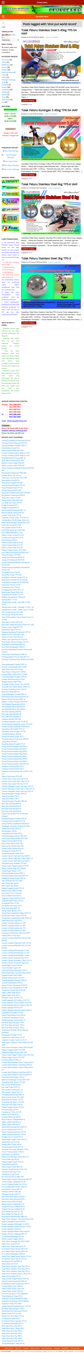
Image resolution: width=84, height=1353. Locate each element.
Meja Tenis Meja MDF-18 (11, 908)
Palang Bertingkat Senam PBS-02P (14, 1052)
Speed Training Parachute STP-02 (14, 1132)
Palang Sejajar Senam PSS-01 (13, 1162)
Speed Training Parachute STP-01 (14, 1134)
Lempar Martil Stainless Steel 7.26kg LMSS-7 (18, 1062)
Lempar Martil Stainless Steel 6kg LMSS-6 (17, 1065)
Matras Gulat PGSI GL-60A (11, 1313)
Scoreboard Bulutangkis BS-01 (13, 1323)
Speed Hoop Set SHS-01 (10, 1142)
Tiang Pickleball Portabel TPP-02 (13, 485)
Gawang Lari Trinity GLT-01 (11, 851)
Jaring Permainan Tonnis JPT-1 (13, 736)
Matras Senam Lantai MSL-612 (13, 535)
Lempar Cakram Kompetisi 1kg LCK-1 (15, 963)
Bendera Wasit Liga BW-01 (11, 1117)
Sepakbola (5, 90)
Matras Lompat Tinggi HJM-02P (13, 463)
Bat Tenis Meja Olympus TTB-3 (13, 1309)
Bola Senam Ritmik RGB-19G (12, 592)
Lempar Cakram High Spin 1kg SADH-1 (16, 861)
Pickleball (5, 85)
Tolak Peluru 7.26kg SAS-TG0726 (14, 672)
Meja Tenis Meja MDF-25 (11, 692)
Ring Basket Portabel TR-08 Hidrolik (14, 580)
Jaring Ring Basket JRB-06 (11, 734)
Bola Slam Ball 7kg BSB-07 (11, 716)
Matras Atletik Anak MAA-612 (12, 500)
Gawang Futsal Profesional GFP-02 (14, 443)
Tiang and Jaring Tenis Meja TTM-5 (14, 970)
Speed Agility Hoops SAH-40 (12, 965)
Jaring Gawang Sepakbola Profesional (15, 726)
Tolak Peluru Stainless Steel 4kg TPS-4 (16, 1269)
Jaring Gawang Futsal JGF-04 (12, 1341)
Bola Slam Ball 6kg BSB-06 (11, 804)
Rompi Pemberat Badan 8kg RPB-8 (14, 759)
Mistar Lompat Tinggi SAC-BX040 (14, 868)
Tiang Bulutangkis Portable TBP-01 (14, 445)
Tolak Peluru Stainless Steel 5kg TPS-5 (16, 1271)
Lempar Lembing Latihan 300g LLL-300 (15, 453)
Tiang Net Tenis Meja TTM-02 (12, 1105)
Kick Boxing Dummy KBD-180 (12, 1177)
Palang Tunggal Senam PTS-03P (13, 1050)
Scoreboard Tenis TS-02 (10, 903)
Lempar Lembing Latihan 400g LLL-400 (15, 455)
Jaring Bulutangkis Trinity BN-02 (13, 1343)
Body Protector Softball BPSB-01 (13, 1119)
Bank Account (34, 1348)
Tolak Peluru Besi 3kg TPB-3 (12, 1338)
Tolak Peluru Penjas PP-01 (11, 1276)
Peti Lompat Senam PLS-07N (12, 615)
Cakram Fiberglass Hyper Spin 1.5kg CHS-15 (18, 789)
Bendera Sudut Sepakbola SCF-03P (14, 988)
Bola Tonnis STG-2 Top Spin (12, 893)
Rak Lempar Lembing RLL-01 (12, 1090)
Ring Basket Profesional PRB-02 (13, 495)
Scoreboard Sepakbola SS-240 (13, 1017)
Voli (3, 102)
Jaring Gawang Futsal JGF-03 (12, 1147)
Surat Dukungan (46, 1348)
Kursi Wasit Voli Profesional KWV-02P (15, 552)
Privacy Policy (75, 1348)
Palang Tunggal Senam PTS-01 (13, 1107)
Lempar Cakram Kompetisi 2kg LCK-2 (15, 958)
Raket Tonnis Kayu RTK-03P (12, 776)
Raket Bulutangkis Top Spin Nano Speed (16, 973)
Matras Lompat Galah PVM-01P (13, 465)
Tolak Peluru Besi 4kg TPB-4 (12, 1336)
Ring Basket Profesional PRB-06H (14, 473)
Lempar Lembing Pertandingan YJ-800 (15, 955)
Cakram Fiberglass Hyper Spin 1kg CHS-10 (17, 791)
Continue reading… (29, 100)
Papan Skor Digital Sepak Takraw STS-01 (16, 1256)
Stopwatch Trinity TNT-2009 (11, 1304)
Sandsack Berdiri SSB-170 (11, 1194)
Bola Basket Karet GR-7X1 (11, 630)
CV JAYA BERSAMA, (5, 1351)
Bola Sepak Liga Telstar (10, 886)
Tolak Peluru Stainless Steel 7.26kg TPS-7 (17, 1274)
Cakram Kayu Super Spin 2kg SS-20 (15, 779)
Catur (4, 75)
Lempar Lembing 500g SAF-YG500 (14, 667)
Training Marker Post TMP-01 (12, 1286)
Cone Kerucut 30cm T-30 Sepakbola (15, 1294)
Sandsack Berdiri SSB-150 (11, 1192)
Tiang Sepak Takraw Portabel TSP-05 (15, 642)
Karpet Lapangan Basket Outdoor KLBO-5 (17, 1010)
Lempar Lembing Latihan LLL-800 (13, 930)
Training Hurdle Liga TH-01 (11, 1172)
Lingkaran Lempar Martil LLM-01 (13, 898)
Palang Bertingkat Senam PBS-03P (14, 836)
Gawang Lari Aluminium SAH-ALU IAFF (16, 933)
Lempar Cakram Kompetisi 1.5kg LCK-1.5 (17, 960)
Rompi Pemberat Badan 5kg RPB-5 (14, 751)
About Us (18, 1348)
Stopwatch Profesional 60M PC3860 (14, 1299)
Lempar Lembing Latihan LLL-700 (13, 928)
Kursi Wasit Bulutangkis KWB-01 (13, 647)
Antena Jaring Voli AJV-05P (11, 490)
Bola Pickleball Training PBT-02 (13, 513)
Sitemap (57, 1348)
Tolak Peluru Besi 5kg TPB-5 (12, 1333)
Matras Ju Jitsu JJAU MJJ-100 (13, 634)
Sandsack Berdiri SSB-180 (11, 719)
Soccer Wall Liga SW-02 (10, 1159)
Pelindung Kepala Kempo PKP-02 (14, 878)
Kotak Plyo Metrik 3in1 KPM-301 (13, 530)
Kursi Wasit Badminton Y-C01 (12, 532)
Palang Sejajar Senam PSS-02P (13, 1057)
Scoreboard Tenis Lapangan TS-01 (14, 1321)
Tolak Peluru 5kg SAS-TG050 (12, 669)
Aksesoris (5, 60)
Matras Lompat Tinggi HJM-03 (12, 1239)
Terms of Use (8, 1348)
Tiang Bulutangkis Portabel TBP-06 (14, 819)
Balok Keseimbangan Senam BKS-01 (15, 1157)
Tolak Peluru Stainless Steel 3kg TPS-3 (46, 258)
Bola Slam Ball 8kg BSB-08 (11, 714)
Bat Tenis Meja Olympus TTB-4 (13, 1025)
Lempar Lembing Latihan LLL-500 (13, 923)
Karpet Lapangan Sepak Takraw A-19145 (16, 1226)
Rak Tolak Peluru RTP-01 (11, 1087)
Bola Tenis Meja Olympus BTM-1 (13, 1199)
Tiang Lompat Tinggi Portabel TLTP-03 (15, 866)
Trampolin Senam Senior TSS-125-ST (15, 518)
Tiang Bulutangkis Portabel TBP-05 (14, 980)
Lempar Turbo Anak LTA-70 (11, 515)
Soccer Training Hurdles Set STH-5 (14, 1184)
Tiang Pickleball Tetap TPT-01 (12, 488)
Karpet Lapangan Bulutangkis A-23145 (15, 1224)
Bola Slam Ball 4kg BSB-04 (11, 809)
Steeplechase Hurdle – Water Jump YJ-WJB (17, 610)
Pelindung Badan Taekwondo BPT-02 (15, 876)
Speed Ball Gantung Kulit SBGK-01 (14, 1127)
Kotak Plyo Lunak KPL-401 (11, 525)
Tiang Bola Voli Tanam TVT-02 (12, 1100)
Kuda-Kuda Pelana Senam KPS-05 (14, 915)
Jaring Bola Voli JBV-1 (9, 741)
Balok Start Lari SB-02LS (10, 1154)
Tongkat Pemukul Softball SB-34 (13, 1206)
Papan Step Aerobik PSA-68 (12, 841)
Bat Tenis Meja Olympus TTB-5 (13, 1022)
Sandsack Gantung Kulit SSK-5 (13, 766)
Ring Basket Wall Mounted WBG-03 (14, 1216)
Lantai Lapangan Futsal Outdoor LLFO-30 (16, 1003)
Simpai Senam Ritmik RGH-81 (13, 848)
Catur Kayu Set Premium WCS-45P (14, 478)
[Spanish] (3, 37)
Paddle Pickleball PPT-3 (10, 508)
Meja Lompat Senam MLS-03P (13, 1097)
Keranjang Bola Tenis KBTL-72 (12, 590)
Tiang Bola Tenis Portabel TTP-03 (13, 731)
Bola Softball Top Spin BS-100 (12, 1214)
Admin (42, 37)
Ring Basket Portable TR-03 (12, 1035)
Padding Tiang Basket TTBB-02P (13, 597)
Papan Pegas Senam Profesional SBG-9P (17, 1179)
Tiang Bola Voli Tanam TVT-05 (12, 595)
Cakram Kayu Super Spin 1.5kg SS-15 (15, 781)
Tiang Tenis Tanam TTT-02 (11, 585)
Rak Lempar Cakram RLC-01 (12, 1092)
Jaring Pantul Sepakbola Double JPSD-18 (16, 918)
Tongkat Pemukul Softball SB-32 (13, 1209)
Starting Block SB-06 (9, 831)
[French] (5, 35)
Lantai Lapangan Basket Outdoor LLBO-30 (17, 1005)
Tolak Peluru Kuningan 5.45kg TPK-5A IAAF (49, 110)
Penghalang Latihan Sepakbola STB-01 (16, 1284)
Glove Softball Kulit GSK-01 (11, 896)
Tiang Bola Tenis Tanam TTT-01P (13, 1082)
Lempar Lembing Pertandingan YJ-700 (15, 953)
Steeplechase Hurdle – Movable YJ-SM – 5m (18, 607)
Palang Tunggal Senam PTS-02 (13, 888)
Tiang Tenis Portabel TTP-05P (12, 483)
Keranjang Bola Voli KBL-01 (11, 1060)
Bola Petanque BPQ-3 (9, 540)
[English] (3, 35)
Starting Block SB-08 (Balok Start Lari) (15, 520)
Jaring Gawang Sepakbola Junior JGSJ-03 (17, 724)
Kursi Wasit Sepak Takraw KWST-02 (15, 1251)
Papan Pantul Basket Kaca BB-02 (14, 1015)
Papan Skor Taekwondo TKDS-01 (14, 1246)
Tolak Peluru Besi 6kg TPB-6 (12, 1331)
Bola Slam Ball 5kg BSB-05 (11, 806)
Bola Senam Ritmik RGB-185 (12, 843)
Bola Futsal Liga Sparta (10, 883)
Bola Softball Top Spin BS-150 (12, 1211)
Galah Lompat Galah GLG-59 (12, 547)
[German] (7, 35)
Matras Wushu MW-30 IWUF (12, 1201)
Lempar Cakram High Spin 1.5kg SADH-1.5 (17, 858)
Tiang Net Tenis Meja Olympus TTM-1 (15, 1149)
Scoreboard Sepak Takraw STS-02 (14, 1259)
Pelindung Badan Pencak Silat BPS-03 (15, 657)
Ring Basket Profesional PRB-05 (13, 644)
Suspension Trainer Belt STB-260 (13, 990)
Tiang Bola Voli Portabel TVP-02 (13, 1077)
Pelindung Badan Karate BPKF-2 (13, 873)
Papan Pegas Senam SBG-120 (13, 1289)
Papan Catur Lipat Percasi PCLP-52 (14, 639)
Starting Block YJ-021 (9, 600)
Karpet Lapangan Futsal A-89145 (13, 1221)
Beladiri (4, 70)
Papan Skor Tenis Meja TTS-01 (13, 1316)
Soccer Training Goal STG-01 (12, 1129)
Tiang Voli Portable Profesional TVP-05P (16, 493)
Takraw (4, 95)
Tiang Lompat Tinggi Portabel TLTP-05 (15, 1279)
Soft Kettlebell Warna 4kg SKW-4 (13, 709)
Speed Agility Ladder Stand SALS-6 (14, 1139)
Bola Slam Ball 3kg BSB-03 (11, 811)
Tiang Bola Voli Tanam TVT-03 (12, 1013)
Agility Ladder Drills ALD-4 (11, 995)
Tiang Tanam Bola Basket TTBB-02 (14, 654)
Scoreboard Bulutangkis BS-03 (13, 1236)
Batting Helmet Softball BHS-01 (13, 1204)
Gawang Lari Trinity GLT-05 (11, 1112)
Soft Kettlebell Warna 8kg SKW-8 (13, 704)
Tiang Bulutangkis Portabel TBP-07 (14, 794)
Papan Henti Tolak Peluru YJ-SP (13, 1037)
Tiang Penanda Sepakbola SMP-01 (14, 1281)
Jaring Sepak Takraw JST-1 (11, 871)
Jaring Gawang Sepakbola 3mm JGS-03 (16, 1306)
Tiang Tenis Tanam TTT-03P (12, 575)
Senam (4, 87)
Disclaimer (65, 1348)
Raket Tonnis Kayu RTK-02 (11, 828)
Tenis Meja (5, 100)
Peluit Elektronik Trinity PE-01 (12, 1296)
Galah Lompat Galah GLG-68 (12, 542)
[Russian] (14, 35)
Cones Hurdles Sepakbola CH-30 (13, 1182)
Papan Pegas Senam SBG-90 (12, 1291)
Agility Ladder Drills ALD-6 (11, 1124)
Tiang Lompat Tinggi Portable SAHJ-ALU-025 (18, 1055)
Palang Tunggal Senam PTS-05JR (14, 550)
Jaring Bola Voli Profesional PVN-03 (14, 1311)
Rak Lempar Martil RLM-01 (11, 1085)
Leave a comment (52, 37)
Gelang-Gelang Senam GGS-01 (13, 978)
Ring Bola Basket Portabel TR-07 (13, 744)
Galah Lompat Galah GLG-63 (12, 545)
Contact (25, 1348)
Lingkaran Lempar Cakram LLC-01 (14, 1040)
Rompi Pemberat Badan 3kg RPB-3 (14, 746)
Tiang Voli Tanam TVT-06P (11, 555)
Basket (4, 67)
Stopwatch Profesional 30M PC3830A (15, 1301)
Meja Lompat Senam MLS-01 (12, 1167)
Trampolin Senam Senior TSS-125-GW (15, 684)
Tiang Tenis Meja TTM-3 (10, 799)
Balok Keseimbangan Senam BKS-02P (16, 1080)
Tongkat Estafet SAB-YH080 (12, 975)
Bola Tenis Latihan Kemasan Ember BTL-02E (18, 625)
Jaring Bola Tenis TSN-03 (11, 572)
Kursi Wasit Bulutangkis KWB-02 (13, 1254)
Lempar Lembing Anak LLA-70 (12, 537)
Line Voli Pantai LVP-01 (10, 1110)
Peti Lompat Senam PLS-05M (12, 612)
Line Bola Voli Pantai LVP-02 (12, 503)
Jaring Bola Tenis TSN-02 (11, 587)
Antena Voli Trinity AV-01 (10, 1114)
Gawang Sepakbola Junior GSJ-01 (14, 689)
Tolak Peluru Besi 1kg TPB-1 (12, 920)
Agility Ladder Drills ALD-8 (11, 993)
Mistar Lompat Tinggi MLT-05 (12, 627)
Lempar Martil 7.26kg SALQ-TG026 (14, 674)
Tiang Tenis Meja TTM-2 (10, 796)
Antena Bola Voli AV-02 (10, 1264)
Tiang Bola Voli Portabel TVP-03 (13, 729)
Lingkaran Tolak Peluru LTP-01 (12, 901)
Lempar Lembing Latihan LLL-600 (13, 925)
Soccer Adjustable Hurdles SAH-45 (14, 1187)
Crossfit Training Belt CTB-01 (12, 983)
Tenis (3, 97)
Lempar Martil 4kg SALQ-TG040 (13, 679)
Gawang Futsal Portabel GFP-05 (13, 821)
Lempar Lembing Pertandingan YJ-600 (15, 950)
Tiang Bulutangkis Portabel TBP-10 (14, 664)
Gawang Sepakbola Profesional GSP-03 (16, 440)
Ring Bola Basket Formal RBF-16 (13, 458)
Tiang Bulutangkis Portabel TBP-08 (14, 801)
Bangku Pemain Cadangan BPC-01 (14, 1234)
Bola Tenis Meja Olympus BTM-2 (13, 1197)
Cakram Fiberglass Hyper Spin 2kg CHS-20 (17, 786)
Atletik (30, 104)
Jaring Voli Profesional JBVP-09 (13, 557)
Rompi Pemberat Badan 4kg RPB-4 (14, 749)
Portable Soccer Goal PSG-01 (12, 1137)
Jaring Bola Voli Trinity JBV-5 (12, 833)
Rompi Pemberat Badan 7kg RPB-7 (14, 756)
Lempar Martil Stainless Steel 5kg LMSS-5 (17, 1072)
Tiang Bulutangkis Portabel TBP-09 (14, 677)
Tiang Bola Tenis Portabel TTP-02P (14, 863)
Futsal (4, 77)
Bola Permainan (7, 72)
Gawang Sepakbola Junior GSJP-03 (15, 721)
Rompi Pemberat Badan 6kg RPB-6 (14, 754)
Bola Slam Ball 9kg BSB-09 (11, 712)
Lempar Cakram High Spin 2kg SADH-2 (16, 856)
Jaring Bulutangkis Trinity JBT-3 (13, 853)
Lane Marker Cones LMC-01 (12, 1189)
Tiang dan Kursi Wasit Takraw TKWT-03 (16, 687)
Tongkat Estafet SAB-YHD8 (11, 682)
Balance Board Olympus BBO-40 (13, 699)
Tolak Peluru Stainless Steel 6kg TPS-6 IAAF (49, 184)
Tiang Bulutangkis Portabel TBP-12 (14, 694)
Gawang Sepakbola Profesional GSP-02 (16, 632)
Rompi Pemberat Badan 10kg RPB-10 (15, 764)
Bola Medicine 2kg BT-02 (10, 480)
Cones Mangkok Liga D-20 (11, 968)
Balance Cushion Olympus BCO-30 (14, 702)
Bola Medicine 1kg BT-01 (10, 448)
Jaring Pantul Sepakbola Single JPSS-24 (16, 913)
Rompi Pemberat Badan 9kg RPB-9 (14, 761)
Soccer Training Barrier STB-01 (13, 1152)
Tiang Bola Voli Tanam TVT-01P (13, 1102)
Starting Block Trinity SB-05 (11, 1144)
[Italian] (9, 35)
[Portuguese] (11, 35)
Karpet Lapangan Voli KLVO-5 (12, 1008)
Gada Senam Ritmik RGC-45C (13, 846)
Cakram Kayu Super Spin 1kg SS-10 (15, 784)
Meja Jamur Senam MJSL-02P (13, 460)
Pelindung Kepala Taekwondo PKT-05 (15, 697)
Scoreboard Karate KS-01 (11, 1318)
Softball (4, 92)
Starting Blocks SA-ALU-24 (11, 475)
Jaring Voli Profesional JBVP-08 (13, 560)
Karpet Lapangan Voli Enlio (11, 1229)
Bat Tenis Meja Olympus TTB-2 (13, 1027)
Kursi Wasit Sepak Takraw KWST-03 (15, 1249)
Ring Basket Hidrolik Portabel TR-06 (14, 577)
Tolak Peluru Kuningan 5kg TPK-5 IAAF (16, 1241)
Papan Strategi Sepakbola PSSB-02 (14, 985)
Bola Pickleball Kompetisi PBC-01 (14, 510)
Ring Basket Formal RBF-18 (12, 1261)
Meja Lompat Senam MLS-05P (13, 450)
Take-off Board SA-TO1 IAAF (12, 881)
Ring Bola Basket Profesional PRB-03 (15, 739)
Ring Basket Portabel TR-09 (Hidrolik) (15, 582)
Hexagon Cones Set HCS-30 (12, 998)
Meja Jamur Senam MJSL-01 (12, 622)
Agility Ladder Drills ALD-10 (11, 1122)
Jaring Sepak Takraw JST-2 (11, 911)
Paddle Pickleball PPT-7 (10, 505)
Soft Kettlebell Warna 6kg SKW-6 (13, 707)
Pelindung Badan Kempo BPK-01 (13, 1020)
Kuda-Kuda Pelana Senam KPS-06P (15, 838)
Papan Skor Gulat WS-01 (11, 1244)
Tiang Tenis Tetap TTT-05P (11, 498)
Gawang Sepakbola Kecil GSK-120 (14, 1169)
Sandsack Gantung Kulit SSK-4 (13, 769)
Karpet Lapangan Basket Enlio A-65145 (16, 1231)
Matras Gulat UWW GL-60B (12, 891)
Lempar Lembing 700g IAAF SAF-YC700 (16, 943)
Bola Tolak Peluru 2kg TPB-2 (12, 1326)
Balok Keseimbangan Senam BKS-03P (16, 523)
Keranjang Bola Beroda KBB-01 (13, 1095)
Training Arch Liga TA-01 (10, 1174)
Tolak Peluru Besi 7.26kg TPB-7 (13, 1328)
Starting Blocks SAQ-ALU (11, 935)
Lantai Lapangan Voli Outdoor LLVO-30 (15, 1000)
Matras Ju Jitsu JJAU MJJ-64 (12, 637)
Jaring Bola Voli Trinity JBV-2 (12, 906)
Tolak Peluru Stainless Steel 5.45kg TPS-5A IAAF (49, 31)
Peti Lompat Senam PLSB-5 (12, 527)
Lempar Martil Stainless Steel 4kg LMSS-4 (17, 1075)
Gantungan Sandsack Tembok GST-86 (15, 826)
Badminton (5, 65)
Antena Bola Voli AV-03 (10, 1164)
